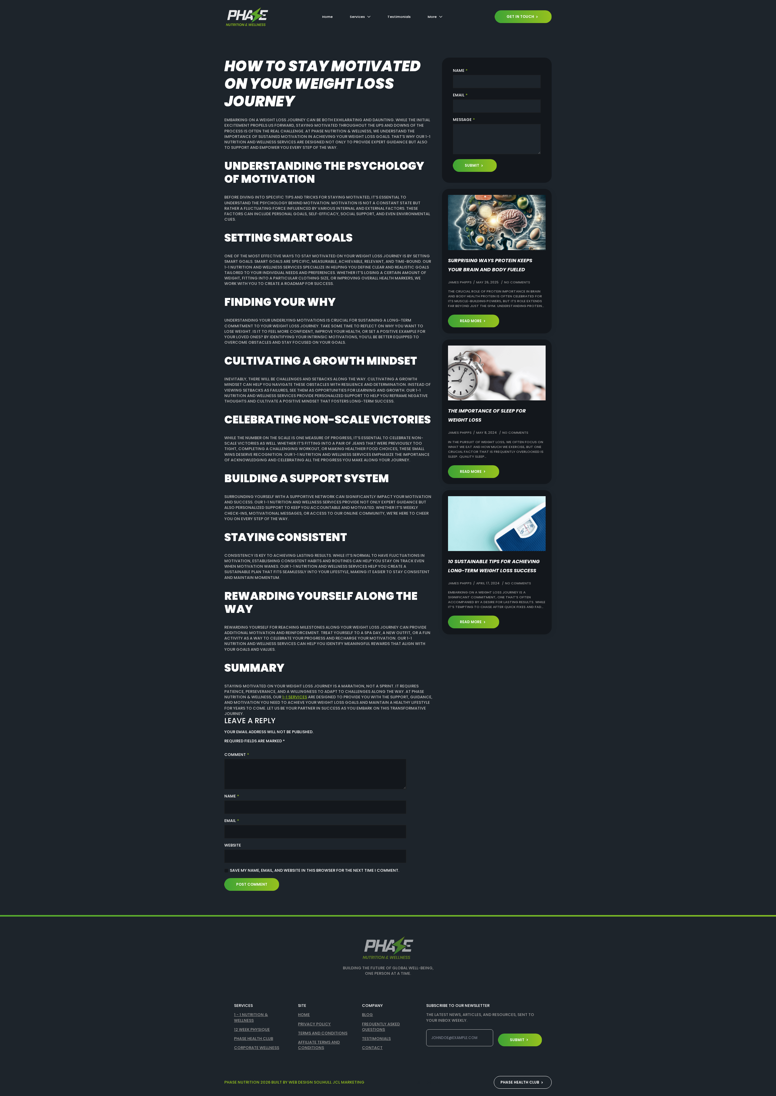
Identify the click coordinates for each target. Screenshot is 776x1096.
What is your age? (316, 553)
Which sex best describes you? (329, 528)
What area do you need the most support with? (349, 577)
